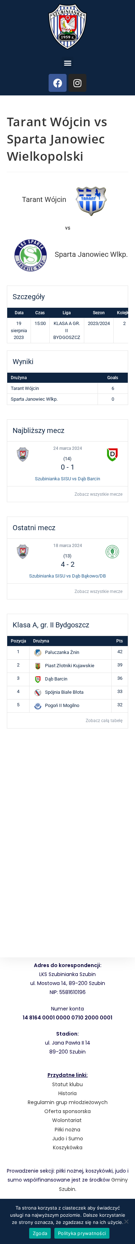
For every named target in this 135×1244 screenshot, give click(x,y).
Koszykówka (67, 1147)
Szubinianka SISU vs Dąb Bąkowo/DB (67, 576)
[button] (67, 63)
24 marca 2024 (67, 448)
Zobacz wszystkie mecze (98, 494)
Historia (67, 1093)
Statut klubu (67, 1084)
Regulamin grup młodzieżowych (68, 1102)
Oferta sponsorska (67, 1111)
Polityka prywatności (82, 1233)
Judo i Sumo (67, 1138)
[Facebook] (58, 83)
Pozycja (18, 641)
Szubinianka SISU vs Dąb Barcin (67, 478)
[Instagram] (77, 83)
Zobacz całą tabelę (104, 720)
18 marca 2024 (67, 545)
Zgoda (40, 1233)
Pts (119, 641)
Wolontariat (67, 1120)
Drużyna (41, 641)
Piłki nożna (67, 1129)
